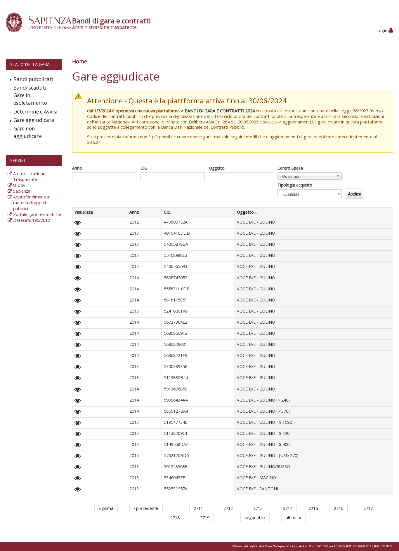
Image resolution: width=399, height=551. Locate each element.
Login (382, 30)
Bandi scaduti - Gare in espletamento (31, 95)
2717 (368, 508)
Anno (77, 168)
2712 (228, 508)
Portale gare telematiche (37, 214)
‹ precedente (146, 508)
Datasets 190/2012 (31, 220)
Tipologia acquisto (294, 185)
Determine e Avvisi (35, 111)
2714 (287, 508)
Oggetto (217, 168)
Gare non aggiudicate (27, 132)
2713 (258, 508)
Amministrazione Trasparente (29, 176)
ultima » (293, 517)
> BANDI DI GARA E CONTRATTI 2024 (218, 111)
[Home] (42, 22)
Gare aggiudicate (33, 120)
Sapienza (21, 191)
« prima (106, 508)
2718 (175, 517)
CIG (143, 168)
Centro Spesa (290, 168)
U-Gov (19, 185)
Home (79, 61)
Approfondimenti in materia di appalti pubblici (32, 202)
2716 (338, 508)
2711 (198, 508)
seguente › (255, 517)
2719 (204, 517)
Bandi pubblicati (33, 79)
